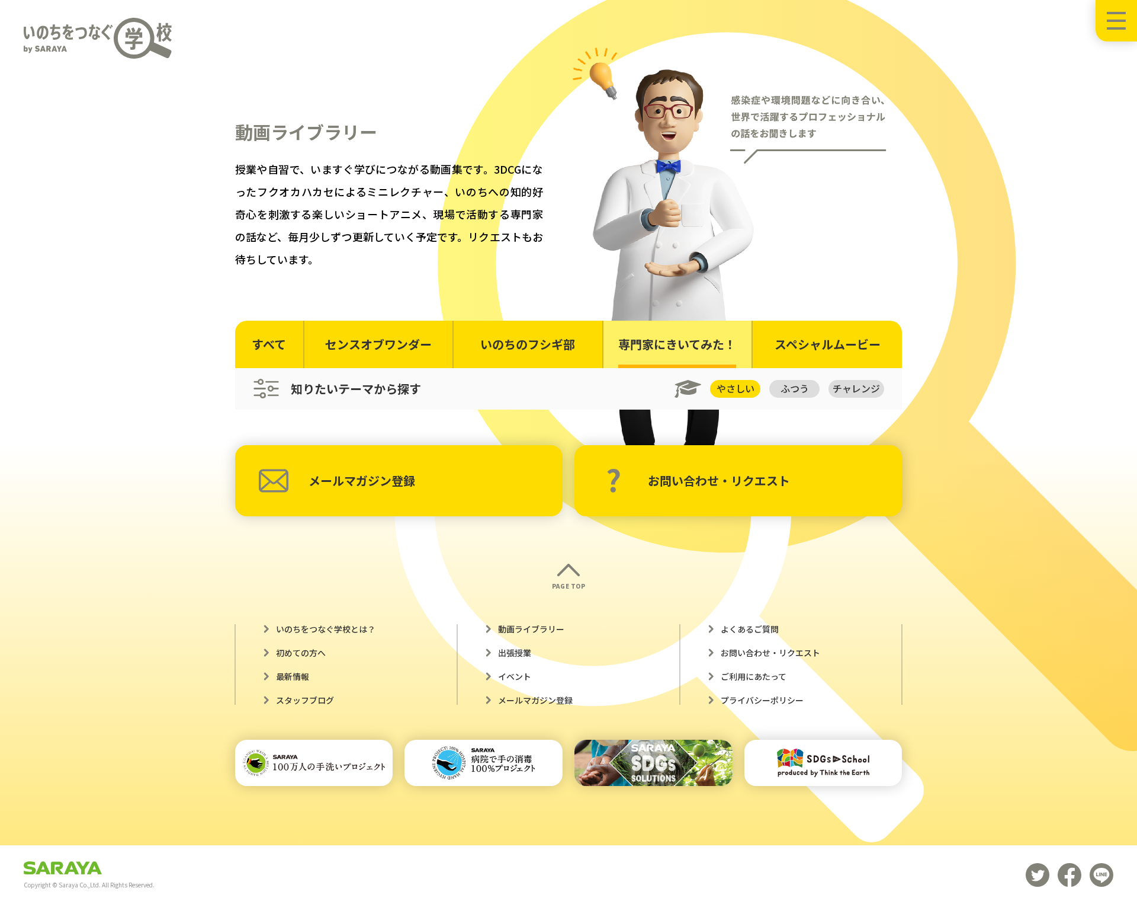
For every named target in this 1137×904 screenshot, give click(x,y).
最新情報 (292, 676)
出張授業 (514, 653)
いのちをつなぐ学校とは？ (325, 629)
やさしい (735, 388)
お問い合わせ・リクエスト (719, 480)
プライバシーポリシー (762, 700)
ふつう (795, 388)
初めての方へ (301, 653)
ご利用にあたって (753, 676)
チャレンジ (856, 388)
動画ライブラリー (531, 629)
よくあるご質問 (750, 629)
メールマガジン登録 (362, 480)
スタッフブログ (305, 700)
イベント (514, 676)
